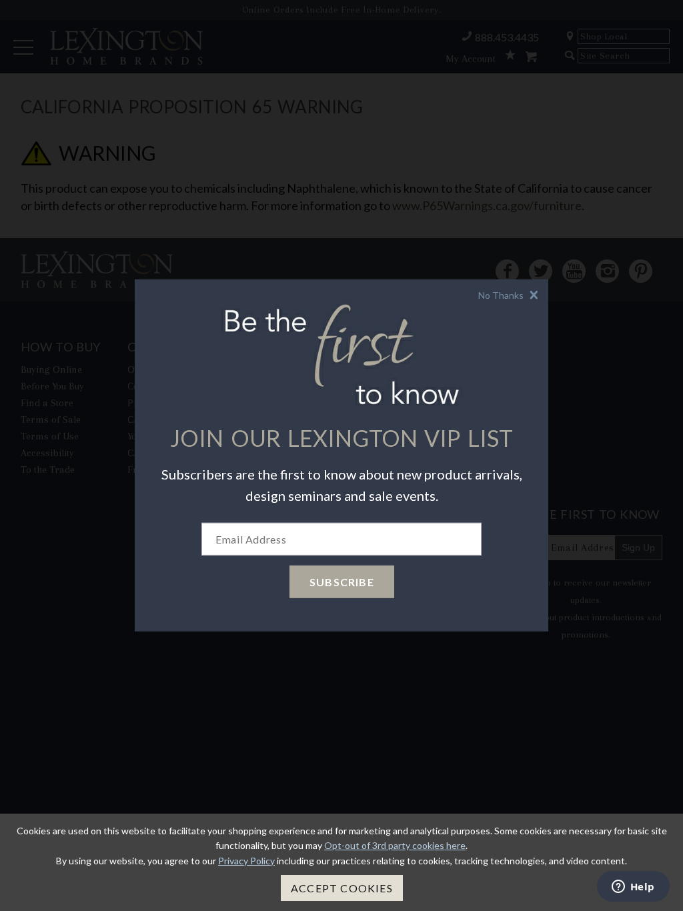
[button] (510, 295)
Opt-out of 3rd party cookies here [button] (395, 845)
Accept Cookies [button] (342, 888)
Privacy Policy (246, 860)
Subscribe (341, 582)
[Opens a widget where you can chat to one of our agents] (633, 887)
